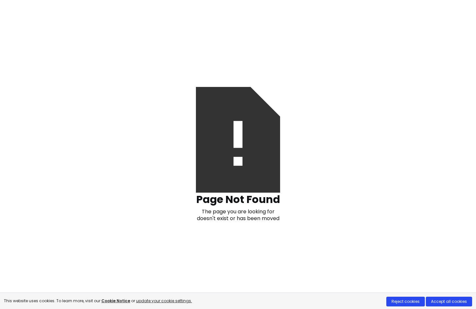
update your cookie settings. (164, 301)
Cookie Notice (115, 301)
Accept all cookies (449, 301)
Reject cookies (405, 301)
